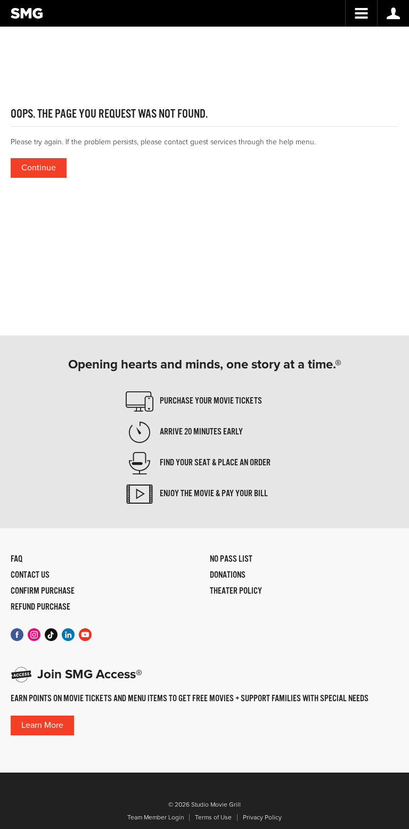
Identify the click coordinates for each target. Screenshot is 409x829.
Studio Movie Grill (26, 13)
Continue (38, 167)
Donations (228, 575)
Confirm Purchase (43, 591)
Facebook (17, 634)
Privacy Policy (262, 817)
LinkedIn (68, 634)
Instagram (34, 634)
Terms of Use (213, 817)
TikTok (51, 634)
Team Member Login (155, 817)
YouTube (85, 634)
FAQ (16, 559)
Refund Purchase (40, 607)
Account (393, 13)
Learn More (42, 725)
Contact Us (30, 575)
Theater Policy (236, 591)
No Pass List (231, 559)
